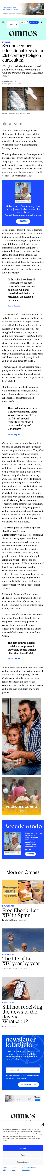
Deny (23, 1155)
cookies (24, 1078)
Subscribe (33, 22)
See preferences (23, 1162)
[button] (42, 1124)
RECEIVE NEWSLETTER (28, 1084)
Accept (23, 1148)
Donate (23, 22)
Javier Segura (7, 81)
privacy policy (14, 1078)
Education (6, 42)
